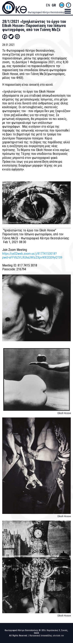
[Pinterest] (17, 36)
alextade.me (58, 635)
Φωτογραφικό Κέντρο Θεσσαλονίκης (46, 12)
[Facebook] (4, 36)
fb (68, 5)
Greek (54, 5)
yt (62, 5)
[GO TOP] (67, 608)
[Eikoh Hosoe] (36, 381)
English (48, 5)
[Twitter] (11, 36)
